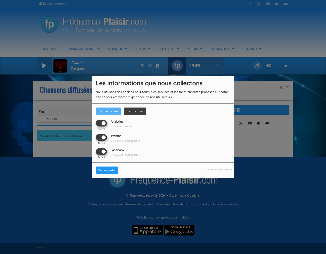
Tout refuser (135, 111)
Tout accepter (108, 111)
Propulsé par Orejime (219, 169)
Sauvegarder (107, 170)
